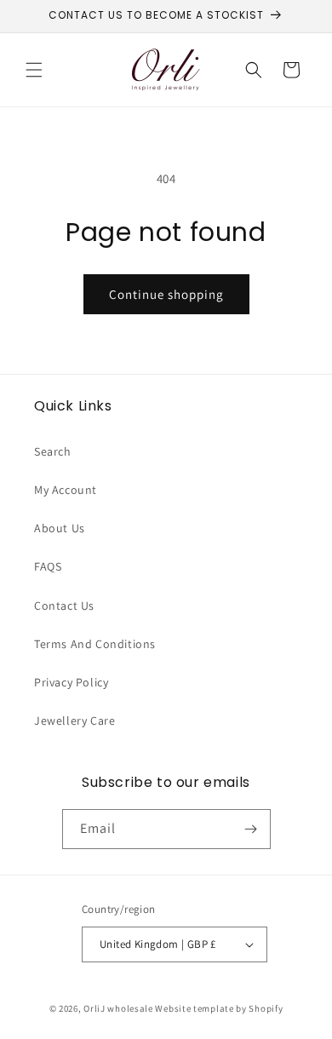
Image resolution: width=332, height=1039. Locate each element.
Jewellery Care (74, 720)
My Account (65, 489)
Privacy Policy (71, 682)
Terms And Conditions (95, 644)
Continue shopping (166, 294)
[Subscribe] (251, 829)
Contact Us (64, 605)
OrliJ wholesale (118, 1008)
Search (53, 451)
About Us (59, 528)
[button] (34, 70)
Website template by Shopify (219, 1008)
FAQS (47, 566)
